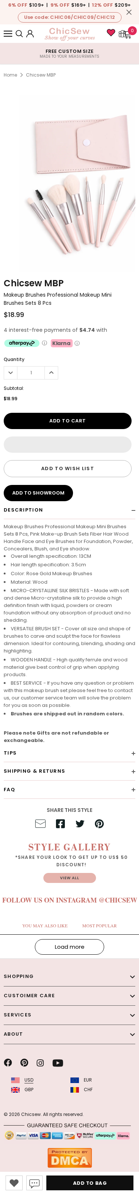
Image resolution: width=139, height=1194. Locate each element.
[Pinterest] (24, 1063)
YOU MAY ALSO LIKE (44, 925)
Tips (10, 752)
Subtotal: (14, 388)
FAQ (9, 789)
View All (69, 878)
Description (23, 509)
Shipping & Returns (34, 771)
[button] (68, 444)
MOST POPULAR (99, 925)
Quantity (14, 359)
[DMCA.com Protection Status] (69, 1157)
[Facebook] (8, 1063)
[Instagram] (40, 1063)
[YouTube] (57, 1063)
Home (10, 75)
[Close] (129, 12)
